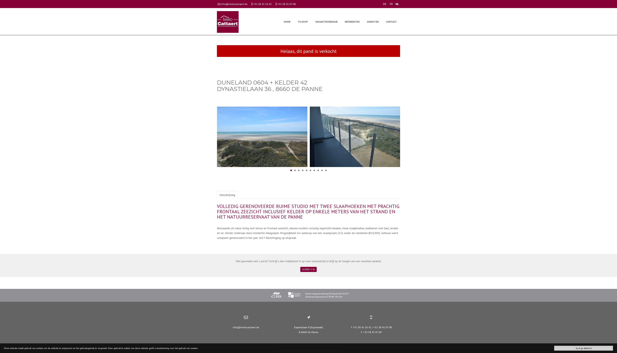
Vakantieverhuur (326, 21)
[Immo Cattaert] (228, 21)
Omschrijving (227, 195)
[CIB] (276, 295)
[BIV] (295, 295)
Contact (391, 21)
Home (287, 21)
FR (391, 4)
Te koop (303, 21)
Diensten (373, 21)
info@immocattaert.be (246, 327)
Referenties (352, 21)
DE (384, 4)
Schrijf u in (308, 269)
